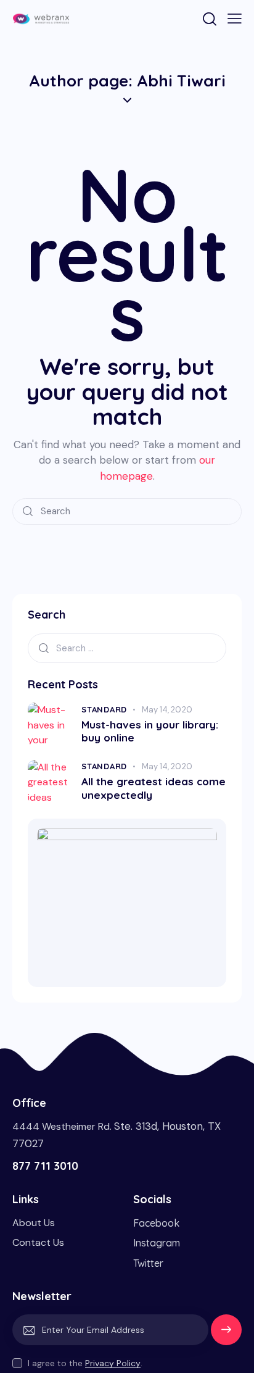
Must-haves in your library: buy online (149, 731)
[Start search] (27, 511)
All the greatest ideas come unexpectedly (153, 788)
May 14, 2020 (167, 709)
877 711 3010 (45, 1166)
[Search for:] (127, 647)
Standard (104, 709)
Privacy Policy (113, 1363)
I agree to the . (85, 1363)
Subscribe (226, 1335)
